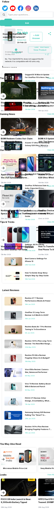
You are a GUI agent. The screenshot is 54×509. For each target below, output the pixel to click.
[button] (27, 23)
